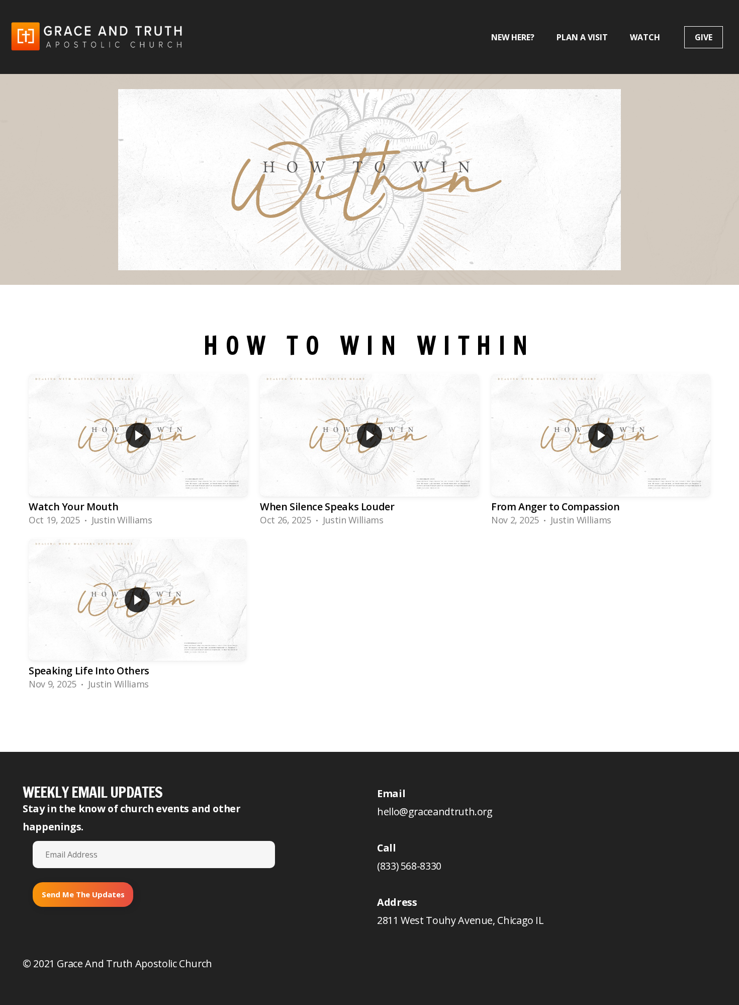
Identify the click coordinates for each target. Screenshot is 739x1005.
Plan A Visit (582, 37)
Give (703, 37)
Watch (646, 37)
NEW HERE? (512, 37)
